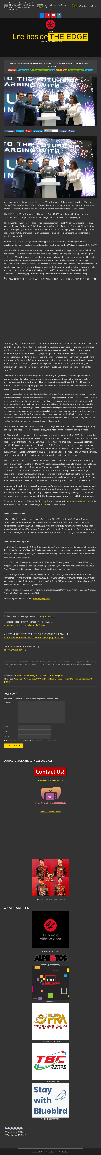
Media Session (76, 664)
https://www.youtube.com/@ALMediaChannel (25, 625)
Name (6, 726)
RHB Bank (87, 664)
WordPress (65, 1152)
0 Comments (14, 666)
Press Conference (75, 70)
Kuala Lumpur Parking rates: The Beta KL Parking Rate (40, 676)
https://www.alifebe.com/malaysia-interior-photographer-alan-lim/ (34, 637)
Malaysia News (23, 70)
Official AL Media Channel (50, 812)
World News (88, 70)
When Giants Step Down (71, 6)
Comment (7, 703)
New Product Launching (39, 70)
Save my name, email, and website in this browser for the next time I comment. (32, 741)
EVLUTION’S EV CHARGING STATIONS (54, 664)
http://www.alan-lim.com (15, 649)
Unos (52, 1152)
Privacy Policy (37, 1152)
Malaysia (11, 70)
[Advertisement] (50, 50)
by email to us (48, 616)
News (53, 70)
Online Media (61, 70)
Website (6, 736)
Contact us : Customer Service (50, 780)
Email (6, 731)
